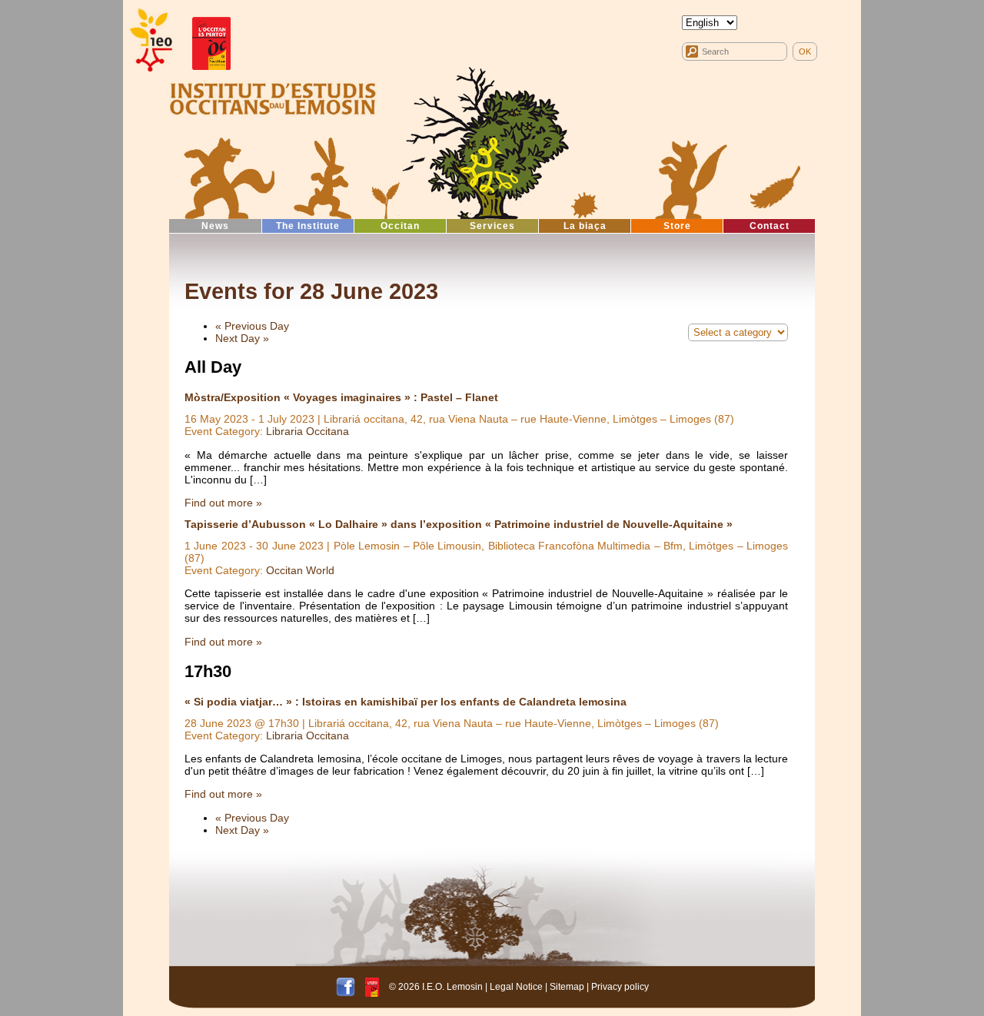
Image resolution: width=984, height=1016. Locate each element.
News (215, 226)
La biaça (585, 226)
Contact (770, 226)
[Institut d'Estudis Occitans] (150, 40)
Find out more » (223, 502)
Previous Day (252, 326)
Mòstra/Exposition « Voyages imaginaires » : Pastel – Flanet (341, 397)
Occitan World (300, 570)
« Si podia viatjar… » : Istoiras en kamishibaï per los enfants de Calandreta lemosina (405, 702)
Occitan (400, 226)
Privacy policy (620, 986)
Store (677, 226)
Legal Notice (516, 986)
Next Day (242, 338)
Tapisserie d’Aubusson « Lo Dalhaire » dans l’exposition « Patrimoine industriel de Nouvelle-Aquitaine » (458, 524)
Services (492, 226)
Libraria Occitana (307, 431)
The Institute (308, 226)
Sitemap (567, 986)
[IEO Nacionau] (273, 97)
